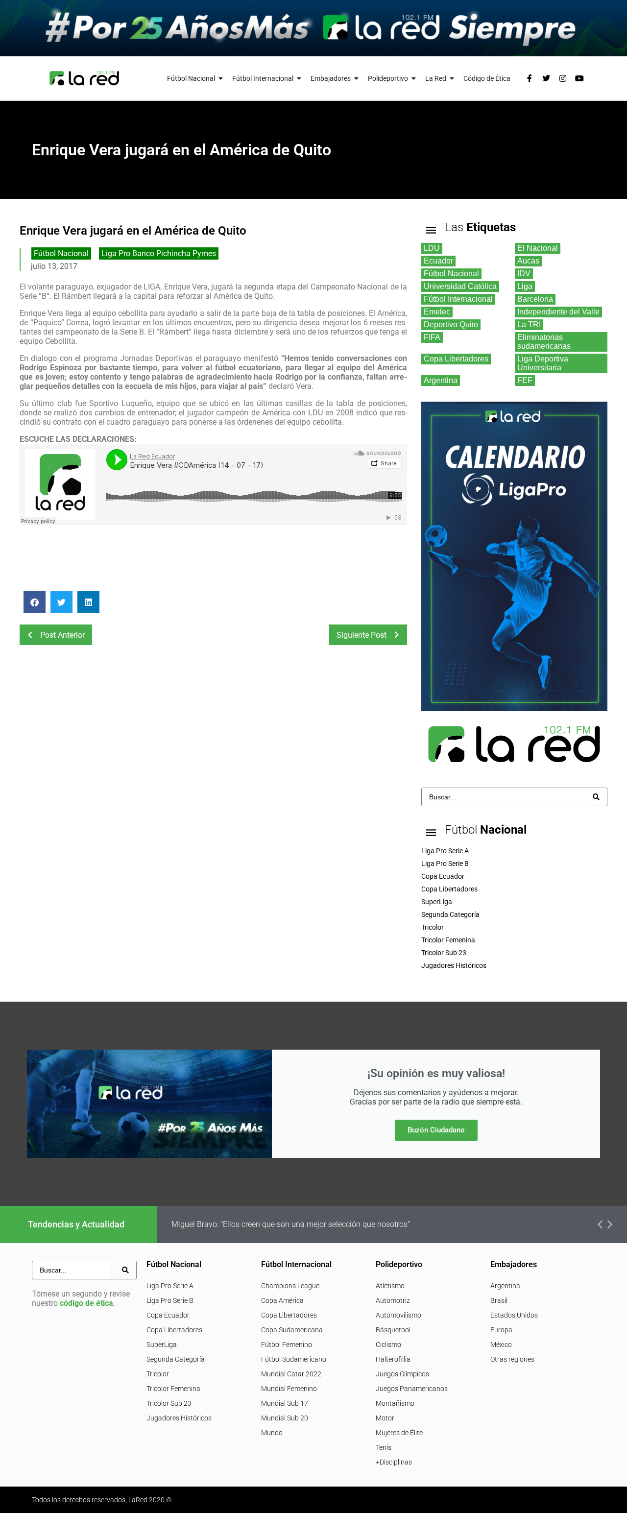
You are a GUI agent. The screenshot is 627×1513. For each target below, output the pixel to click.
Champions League (290, 1286)
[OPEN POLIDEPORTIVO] (413, 78)
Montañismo (395, 1403)
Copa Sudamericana (292, 1330)
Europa (501, 1330)
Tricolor (157, 1374)
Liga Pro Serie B (169, 1300)
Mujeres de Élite (399, 1433)
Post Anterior (62, 635)
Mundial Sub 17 (284, 1403)
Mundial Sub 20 (284, 1418)
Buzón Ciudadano (436, 1130)
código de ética (86, 1303)
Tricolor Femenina (173, 1389)
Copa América (282, 1300)
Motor (385, 1418)
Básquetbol (393, 1330)
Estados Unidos (514, 1315)
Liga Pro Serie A (169, 1286)
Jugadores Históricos (179, 1418)
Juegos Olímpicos (402, 1374)
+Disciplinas (394, 1462)
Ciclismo (388, 1344)
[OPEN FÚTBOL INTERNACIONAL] (299, 78)
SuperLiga (161, 1344)
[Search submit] (596, 797)
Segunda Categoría (175, 1359)
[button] (35, 602)
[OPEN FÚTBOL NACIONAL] (220, 78)
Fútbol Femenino (286, 1344)
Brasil (498, 1300)
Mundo (272, 1433)
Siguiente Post (361, 635)
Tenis (383, 1447)
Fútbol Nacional (61, 253)
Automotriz (393, 1300)
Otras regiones (512, 1359)
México (501, 1344)
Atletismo (390, 1286)
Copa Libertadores (174, 1330)
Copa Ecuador (168, 1315)
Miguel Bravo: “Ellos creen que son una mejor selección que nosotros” (290, 1224)
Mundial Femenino (289, 1389)
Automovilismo (398, 1315)
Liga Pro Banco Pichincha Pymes (158, 253)
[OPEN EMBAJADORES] (356, 78)
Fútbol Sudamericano (293, 1359)
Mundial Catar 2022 (291, 1374)
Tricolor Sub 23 (169, 1403)
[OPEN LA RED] (452, 78)
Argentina (505, 1286)
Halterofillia (393, 1359)
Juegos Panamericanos (412, 1389)
